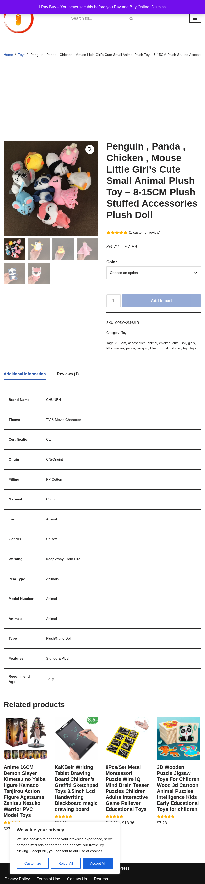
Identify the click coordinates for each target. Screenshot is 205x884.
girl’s (191, 343)
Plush (154, 348)
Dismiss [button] (159, 7)
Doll (183, 343)
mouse (119, 348)
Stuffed (176, 348)
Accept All (98, 863)
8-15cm (121, 343)
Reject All (65, 863)
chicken (164, 343)
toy (185, 348)
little (109, 348)
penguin (142, 348)
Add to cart (161, 301)
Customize (32, 863)
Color (111, 262)
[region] (65, 848)
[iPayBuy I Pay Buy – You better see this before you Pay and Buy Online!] (19, 18)
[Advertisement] (102, 101)
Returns (101, 879)
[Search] (131, 18)
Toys (22, 55)
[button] (90, 149)
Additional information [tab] (25, 374)
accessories (137, 343)
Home (8, 55)
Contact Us (77, 879)
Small (164, 348)
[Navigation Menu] (195, 18)
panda (130, 348)
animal (152, 343)
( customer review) (144, 232)
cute (175, 343)
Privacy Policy (17, 879)
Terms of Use (48, 879)
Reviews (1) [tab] (68, 374)
